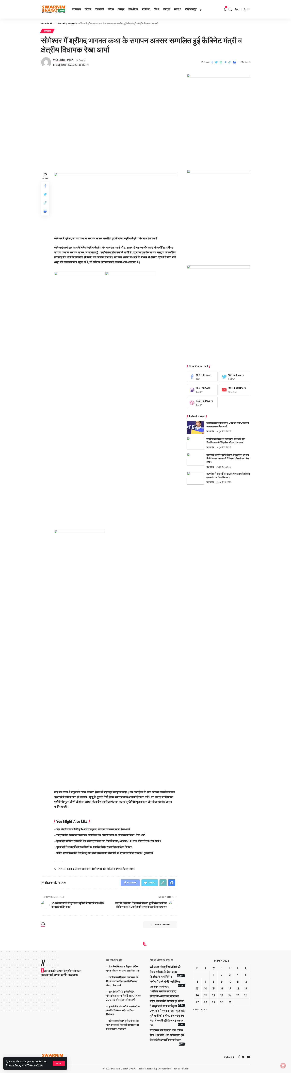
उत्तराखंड (47, 31)
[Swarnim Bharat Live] (53, 9)
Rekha (70, 868)
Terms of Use (35, 1065)
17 (230, 988)
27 (197, 1002)
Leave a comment (162, 924)
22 (213, 995)
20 (197, 995)
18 (238, 988)
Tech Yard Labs (180, 1068)
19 (246, 988)
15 (213, 988)
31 (230, 1002)
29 (213, 1002)
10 (230, 981)
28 (205, 1002)
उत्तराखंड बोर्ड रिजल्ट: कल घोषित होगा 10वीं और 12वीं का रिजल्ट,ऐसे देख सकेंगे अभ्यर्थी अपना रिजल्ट (167, 1035)
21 (205, 995)
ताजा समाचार (116, 868)
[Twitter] (234, 376)
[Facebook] (202, 376)
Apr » (204, 1009)
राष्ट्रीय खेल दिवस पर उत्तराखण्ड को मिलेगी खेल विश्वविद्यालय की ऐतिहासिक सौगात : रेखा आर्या (100, 835)
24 (230, 995)
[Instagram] (202, 389)
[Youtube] (234, 389)
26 (245, 995)
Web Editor (59, 59)
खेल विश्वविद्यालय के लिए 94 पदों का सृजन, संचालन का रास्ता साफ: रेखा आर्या (93, 829)
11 (238, 981)
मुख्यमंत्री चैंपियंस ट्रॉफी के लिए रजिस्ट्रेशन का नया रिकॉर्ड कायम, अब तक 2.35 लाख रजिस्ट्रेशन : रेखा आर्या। (108, 841)
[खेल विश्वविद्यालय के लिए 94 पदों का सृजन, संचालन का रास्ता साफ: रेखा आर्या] (195, 427)
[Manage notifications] (283, 1065)
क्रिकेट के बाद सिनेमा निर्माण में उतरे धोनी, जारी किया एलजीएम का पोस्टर (165, 981)
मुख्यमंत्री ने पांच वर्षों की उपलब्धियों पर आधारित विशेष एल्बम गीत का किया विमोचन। (95, 847)
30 (221, 1002)
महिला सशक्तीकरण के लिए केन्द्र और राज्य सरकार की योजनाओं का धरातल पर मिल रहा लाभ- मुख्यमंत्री (104, 853)
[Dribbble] (202, 402)
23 (221, 995)
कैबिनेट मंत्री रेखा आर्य (101, 868)
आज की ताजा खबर (82, 868)
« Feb (196, 1009)
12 (246, 981)
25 (237, 995)
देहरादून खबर (128, 868)
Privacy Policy (14, 1065)
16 (221, 988)
